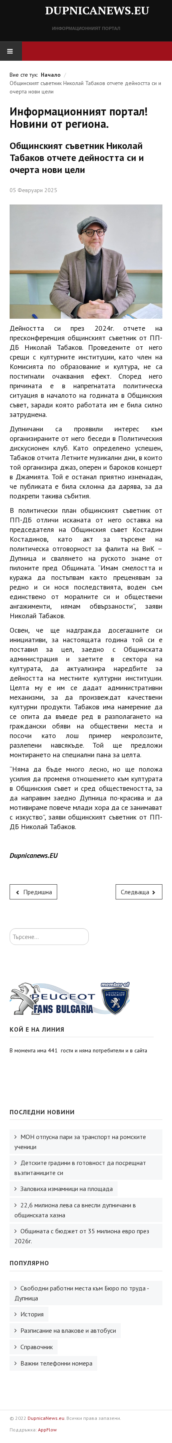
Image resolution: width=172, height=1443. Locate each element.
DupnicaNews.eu (46, 1418)
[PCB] (70, 998)
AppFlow (47, 1430)
